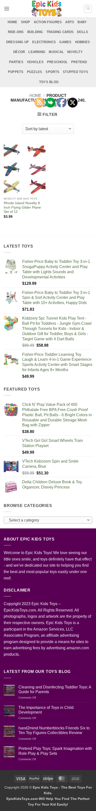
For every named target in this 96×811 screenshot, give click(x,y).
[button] (7, 8)
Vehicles (35, 62)
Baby (82, 22)
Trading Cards (60, 32)
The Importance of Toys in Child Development (46, 709)
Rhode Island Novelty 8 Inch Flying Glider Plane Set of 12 (22, 207)
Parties (16, 62)
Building (35, 32)
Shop (25, 22)
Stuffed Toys (75, 72)
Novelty (75, 52)
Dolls (82, 32)
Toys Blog (49, 82)
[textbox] (47, 520)
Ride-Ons (16, 32)
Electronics (44, 42)
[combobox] (48, 520)
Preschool (57, 62)
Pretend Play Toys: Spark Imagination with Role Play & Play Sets (55, 750)
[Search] (88, 9)
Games (65, 42)
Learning (36, 52)
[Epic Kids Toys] (46, 8)
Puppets (16, 72)
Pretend (79, 62)
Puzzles (34, 72)
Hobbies (82, 42)
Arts (69, 22)
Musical (56, 52)
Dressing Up (17, 42)
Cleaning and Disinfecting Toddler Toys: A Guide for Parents (54, 689)
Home (12, 22)
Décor (19, 52)
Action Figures (48, 22)
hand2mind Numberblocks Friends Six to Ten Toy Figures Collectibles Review (54, 730)
